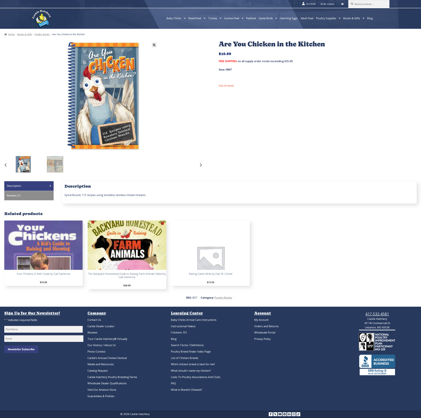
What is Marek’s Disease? (186, 390)
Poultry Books (42, 34)
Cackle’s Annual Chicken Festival (107, 358)
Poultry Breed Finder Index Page (191, 351)
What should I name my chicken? (191, 370)
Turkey (212, 18)
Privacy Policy (262, 339)
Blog (370, 18)
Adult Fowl (307, 18)
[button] (154, 45)
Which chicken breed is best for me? (193, 364)
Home (11, 34)
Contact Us (94, 320)
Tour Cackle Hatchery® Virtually (107, 339)
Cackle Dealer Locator (100, 326)
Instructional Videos (183, 326)
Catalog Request (97, 370)
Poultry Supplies (326, 18)
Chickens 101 (179, 332)
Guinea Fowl (231, 18)
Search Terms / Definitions (187, 345)
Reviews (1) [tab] (13, 195)
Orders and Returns (266, 326)
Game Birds (266, 18)
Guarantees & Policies (100, 396)
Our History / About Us (101, 345)
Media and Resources (100, 364)
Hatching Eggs (289, 18)
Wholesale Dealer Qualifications (107, 383)
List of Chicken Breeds (184, 358)
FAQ (173, 383)
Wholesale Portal (264, 332)
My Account (261, 320)
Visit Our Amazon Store (101, 390)
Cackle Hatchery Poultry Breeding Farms (112, 377)
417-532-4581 (377, 313)
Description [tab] (14, 186)
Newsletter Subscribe (21, 349)
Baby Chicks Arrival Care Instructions (193, 320)
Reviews (92, 332)
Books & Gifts (351, 18)
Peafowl (251, 18)
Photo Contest (96, 351)
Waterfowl (194, 18)
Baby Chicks (173, 18)
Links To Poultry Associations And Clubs (195, 377)
